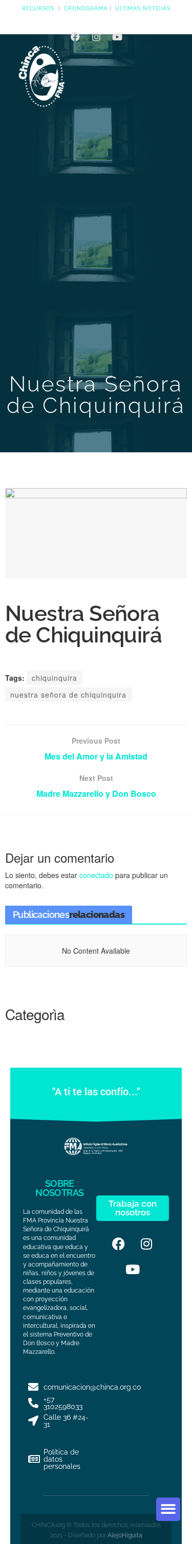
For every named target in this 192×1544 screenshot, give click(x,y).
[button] (168, 1509)
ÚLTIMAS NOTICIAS (142, 8)
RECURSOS (38, 8)
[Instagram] (96, 37)
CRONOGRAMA (86, 8)
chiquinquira (54, 678)
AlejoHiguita (125, 1535)
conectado (96, 875)
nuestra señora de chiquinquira (68, 694)
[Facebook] (75, 37)
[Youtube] (117, 37)
